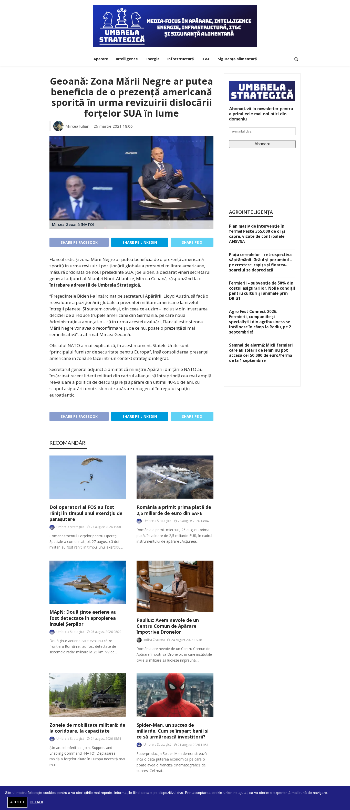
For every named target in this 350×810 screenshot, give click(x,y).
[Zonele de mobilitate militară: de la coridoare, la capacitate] (87, 695)
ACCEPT (17, 802)
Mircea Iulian (77, 126)
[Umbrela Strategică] (175, 26)
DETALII (36, 802)
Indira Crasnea (154, 639)
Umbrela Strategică (70, 527)
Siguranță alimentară (237, 58)
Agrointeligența (251, 212)
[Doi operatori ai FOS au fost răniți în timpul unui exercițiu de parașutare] (87, 477)
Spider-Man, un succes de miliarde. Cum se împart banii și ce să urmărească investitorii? (173, 731)
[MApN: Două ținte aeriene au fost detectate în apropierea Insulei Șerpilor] (87, 582)
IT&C (205, 58)
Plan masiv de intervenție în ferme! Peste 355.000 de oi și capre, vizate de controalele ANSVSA (257, 234)
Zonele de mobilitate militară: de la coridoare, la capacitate (87, 728)
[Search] (296, 59)
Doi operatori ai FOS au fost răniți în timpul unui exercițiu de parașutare (85, 513)
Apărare (101, 58)
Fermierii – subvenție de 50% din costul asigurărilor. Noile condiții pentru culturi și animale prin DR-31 (262, 290)
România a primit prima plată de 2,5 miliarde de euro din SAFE (174, 510)
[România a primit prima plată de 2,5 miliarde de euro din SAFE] (175, 477)
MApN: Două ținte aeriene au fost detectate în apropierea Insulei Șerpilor (83, 618)
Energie (153, 58)
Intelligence (127, 58)
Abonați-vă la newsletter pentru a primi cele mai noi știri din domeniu (261, 113)
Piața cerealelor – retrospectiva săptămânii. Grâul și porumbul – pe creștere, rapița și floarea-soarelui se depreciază (260, 262)
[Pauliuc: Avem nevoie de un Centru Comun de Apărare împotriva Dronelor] (175, 586)
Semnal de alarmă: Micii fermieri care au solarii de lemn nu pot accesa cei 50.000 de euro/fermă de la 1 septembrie (261, 352)
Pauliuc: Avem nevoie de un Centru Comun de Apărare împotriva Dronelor (168, 626)
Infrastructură (180, 58)
